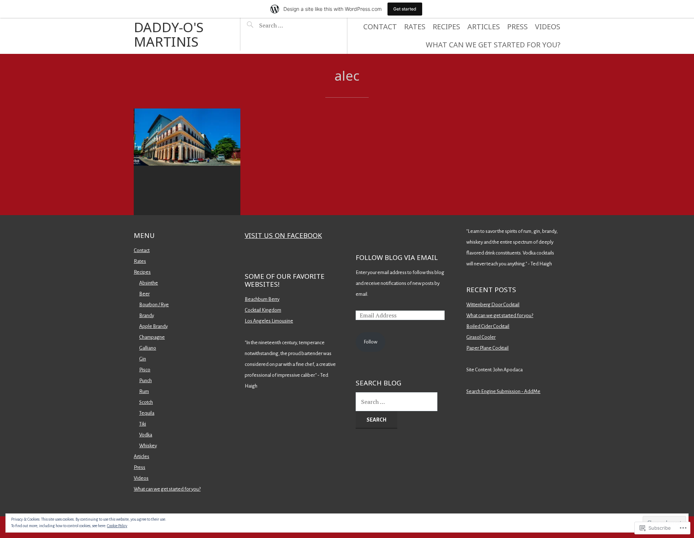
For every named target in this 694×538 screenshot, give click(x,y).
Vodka (145, 434)
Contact (380, 26)
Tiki (142, 424)
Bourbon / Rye (154, 304)
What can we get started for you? (493, 45)
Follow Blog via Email (397, 257)
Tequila (146, 413)
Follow (370, 342)
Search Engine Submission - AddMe (503, 391)
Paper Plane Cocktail (487, 348)
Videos (547, 26)
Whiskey (148, 445)
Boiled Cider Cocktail (487, 326)
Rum (144, 391)
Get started (404, 9)
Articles (483, 26)
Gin (142, 359)
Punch (145, 380)
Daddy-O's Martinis (169, 34)
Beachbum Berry (262, 299)
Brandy (146, 315)
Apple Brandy (153, 326)
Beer (144, 293)
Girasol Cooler (481, 337)
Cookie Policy (117, 526)
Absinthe (148, 283)
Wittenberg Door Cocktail (492, 304)
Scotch (146, 402)
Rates (414, 26)
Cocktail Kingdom (263, 310)
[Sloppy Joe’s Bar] (187, 161)
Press (517, 26)
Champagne (152, 337)
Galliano (147, 348)
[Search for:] (290, 25)
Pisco (144, 369)
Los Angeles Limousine (269, 321)
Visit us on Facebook (283, 235)
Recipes (446, 26)
